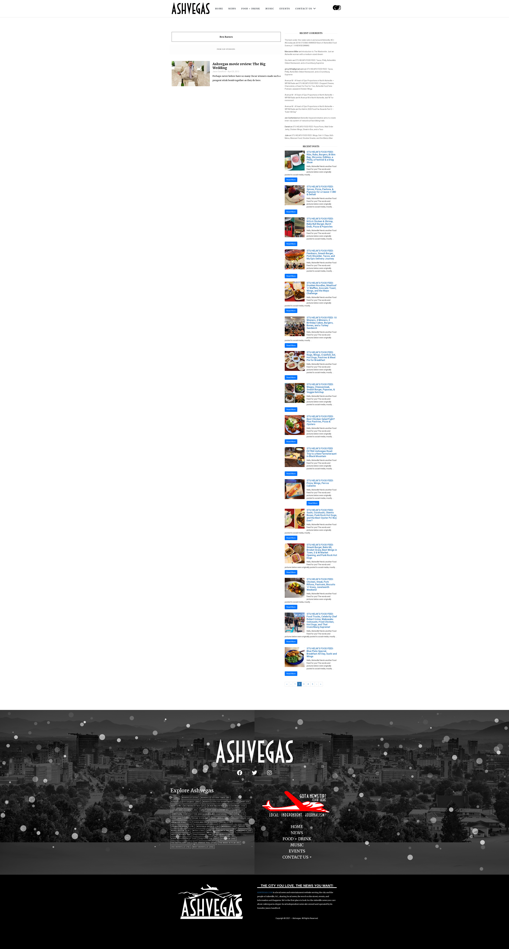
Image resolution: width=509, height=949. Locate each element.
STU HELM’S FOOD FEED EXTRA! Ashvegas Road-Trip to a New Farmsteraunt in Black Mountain (322, 452)
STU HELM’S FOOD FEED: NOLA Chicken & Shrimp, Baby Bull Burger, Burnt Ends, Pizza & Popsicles (320, 222)
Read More (291, 180)
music (198, 830)
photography (203, 834)
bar (245, 802)
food (176, 818)
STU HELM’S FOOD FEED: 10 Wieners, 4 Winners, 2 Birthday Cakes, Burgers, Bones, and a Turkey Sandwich (322, 322)
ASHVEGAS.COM (265, 892)
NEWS (232, 8)
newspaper (244, 830)
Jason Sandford (219, 71)
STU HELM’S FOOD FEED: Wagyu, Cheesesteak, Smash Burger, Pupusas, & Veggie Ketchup (321, 388)
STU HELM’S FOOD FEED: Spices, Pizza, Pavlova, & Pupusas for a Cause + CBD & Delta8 (321, 190)
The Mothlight (181, 843)
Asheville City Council (185, 802)
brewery (238, 806)
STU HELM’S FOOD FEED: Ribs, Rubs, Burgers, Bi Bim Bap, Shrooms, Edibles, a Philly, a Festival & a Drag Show (321, 157)
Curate (238, 810)
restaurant (223, 834)
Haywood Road (181, 822)
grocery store (241, 818)
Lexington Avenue (182, 826)
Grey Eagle (220, 818)
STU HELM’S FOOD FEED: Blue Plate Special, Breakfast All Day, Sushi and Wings (322, 652)
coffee (176, 810)
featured (224, 814)
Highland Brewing (205, 822)
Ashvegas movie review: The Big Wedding (239, 66)
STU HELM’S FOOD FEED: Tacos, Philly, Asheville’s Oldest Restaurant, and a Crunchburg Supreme (309, 72)
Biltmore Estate (194, 806)
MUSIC (269, 8)
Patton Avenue (181, 834)
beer (176, 806)
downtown (179, 814)
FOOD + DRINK (250, 8)
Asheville (190, 798)
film (240, 814)
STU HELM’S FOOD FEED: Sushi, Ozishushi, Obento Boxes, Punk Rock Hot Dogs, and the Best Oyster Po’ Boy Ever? (322, 515)
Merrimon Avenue (208, 826)
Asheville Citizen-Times (215, 798)
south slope (208, 839)
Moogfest (229, 826)
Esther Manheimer (202, 814)
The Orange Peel (205, 843)
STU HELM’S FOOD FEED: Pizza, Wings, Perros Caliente (320, 483)
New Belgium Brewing (220, 830)
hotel (226, 822)
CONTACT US (303, 8)
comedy (191, 810)
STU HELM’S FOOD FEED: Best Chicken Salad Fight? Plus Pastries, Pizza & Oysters (321, 420)
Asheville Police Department (220, 802)
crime (225, 810)
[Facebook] (239, 772)
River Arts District (184, 839)
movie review (180, 830)
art (175, 798)
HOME (219, 8)
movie (244, 826)
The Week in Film (229, 843)
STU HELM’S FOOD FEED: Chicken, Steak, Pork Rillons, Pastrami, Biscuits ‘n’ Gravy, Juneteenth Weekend (321, 584)
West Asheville (203, 847)
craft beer (208, 810)
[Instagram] (338, 7)
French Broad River (197, 818)
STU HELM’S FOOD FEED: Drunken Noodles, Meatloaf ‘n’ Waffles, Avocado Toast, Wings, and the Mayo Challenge (321, 288)
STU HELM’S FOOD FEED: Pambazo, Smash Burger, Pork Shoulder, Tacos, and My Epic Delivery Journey (321, 254)
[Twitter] (254, 772)
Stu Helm (288, 60)
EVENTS (284, 8)
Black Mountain (218, 806)
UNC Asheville (180, 847)
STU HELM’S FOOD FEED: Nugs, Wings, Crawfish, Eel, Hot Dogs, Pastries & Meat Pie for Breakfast (321, 356)
